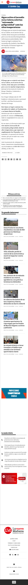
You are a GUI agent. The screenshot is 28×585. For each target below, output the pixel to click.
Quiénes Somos (14, 539)
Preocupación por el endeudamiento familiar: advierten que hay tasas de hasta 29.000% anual (14, 446)
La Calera (17, 152)
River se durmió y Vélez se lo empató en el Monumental (14, 197)
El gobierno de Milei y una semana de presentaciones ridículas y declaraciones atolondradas (14, 439)
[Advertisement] (14, 176)
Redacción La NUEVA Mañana (12, 51)
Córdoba (3, 15)
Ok (14, 582)
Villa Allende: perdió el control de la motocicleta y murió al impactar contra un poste (15, 466)
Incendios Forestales (7, 152)
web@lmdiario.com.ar (14, 574)
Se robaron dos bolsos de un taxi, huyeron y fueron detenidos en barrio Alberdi (14, 302)
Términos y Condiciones (14, 543)
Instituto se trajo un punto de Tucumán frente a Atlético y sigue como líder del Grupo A (15, 454)
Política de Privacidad (14, 545)
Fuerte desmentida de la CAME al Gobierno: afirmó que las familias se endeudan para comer (14, 200)
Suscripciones (15, 549)
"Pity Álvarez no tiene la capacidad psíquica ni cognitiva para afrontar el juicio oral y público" (13, 206)
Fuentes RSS (14, 547)
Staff (14, 541)
